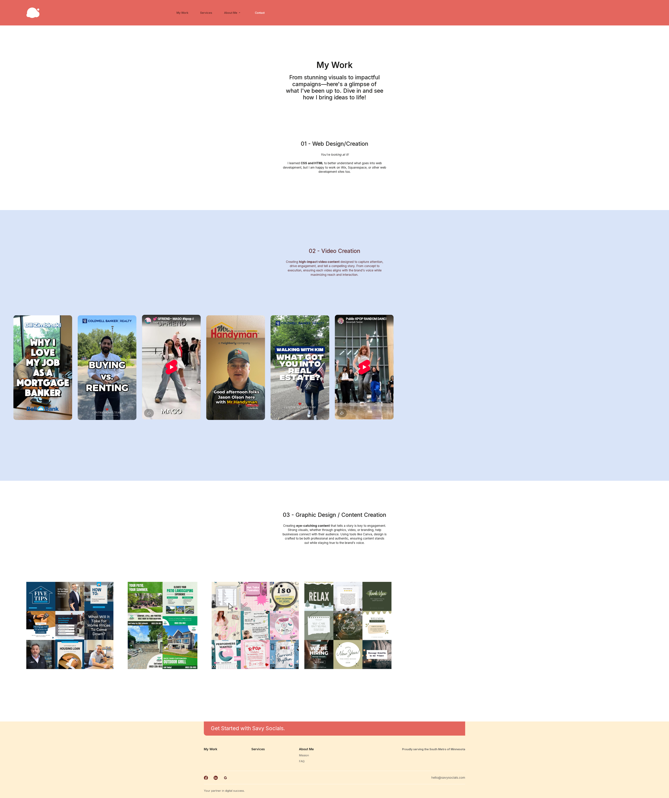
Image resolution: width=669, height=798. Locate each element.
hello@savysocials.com (448, 777)
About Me (231, 12)
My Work (182, 12)
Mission (304, 755)
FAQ (302, 761)
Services (206, 12)
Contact (260, 12)
